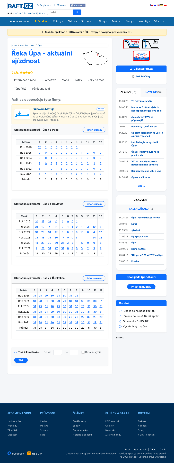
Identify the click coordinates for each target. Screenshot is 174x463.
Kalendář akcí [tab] (141, 208)
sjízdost (135, 230)
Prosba (135, 261)
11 (46, 158)
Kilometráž (49, 80)
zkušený (32, 13)
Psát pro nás (140, 449)
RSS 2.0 (36, 453)
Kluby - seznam (146, 434)
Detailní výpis (93, 352)
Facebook (18, 453)
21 (36, 226)
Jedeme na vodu (19, 21)
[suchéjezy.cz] (151, 40)
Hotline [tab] (153, 92)
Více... (158, 21)
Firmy (102, 21)
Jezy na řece (96, 80)
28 (36, 237)
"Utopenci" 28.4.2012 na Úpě (147, 255)
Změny (116, 21)
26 (76, 317)
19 (49, 221)
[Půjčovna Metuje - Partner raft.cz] (22, 111)
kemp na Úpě (138, 248)
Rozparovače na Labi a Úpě (146, 171)
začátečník (20, 13)
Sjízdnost (86, 21)
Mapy (129, 21)
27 (56, 248)
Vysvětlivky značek (135, 326)
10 (36, 221)
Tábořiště (20, 88)
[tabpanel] (141, 143)
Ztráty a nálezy (113, 434)
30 (56, 237)
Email (127, 449)
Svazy (141, 430)
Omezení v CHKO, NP (136, 321)
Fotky (78, 80)
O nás (163, 449)
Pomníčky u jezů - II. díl (144, 126)
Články (57, 21)
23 (100, 237)
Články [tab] (128, 92)
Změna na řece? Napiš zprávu (142, 316)
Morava (44, 425)
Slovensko (45, 430)
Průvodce (41, 21)
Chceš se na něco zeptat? (139, 310)
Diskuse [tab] (141, 199)
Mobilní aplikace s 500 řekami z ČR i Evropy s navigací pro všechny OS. (88, 32)
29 (43, 232)
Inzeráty (143, 21)
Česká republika (27, 45)
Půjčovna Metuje (43, 109)
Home (14, 45)
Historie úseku (94, 129)
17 (43, 221)
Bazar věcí (110, 430)
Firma (42, 13)
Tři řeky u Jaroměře (141, 101)
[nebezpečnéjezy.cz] (132, 40)
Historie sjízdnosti (82, 434)
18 (43, 237)
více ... (141, 185)
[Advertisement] (141, 364)
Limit (134, 224)
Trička (153, 449)
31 (36, 232)
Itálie (42, 434)
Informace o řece (25, 80)
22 (43, 248)
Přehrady (12, 425)
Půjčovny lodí (41, 88)
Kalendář (142, 425)
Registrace (45, 5)
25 (62, 242)
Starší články (79, 421)
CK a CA (109, 425)
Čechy (43, 421)
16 (82, 232)
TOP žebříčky (142, 76)
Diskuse (72, 21)
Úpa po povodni (139, 236)
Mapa (65, 80)
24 (94, 237)
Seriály (76, 425)
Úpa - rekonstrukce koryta (145, 217)
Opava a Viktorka (140, 177)
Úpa (39, 45)
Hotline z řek (14, 421)
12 (39, 147)
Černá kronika (80, 430)
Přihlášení (61, 5)
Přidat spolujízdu (141, 286)
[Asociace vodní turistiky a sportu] (141, 51)
